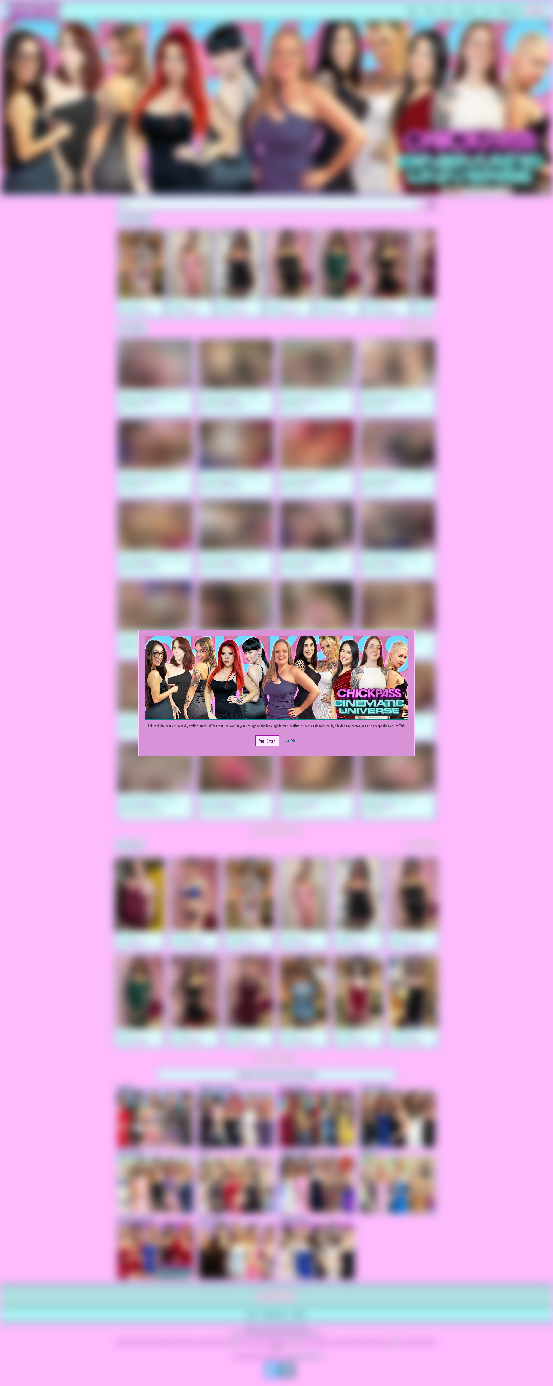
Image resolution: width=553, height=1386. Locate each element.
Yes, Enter (267, 741)
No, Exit (290, 740)
